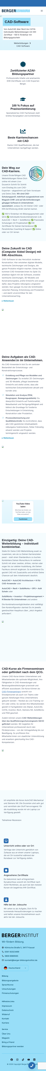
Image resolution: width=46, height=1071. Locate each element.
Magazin (6, 1038)
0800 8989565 (11, 956)
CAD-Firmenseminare (11, 691)
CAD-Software (23, 46)
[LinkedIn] (34, 1059)
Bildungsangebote (10, 980)
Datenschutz (8, 1010)
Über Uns (6, 1034)
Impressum (7, 1006)
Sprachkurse (7, 985)
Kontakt (5, 1018)
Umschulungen (9, 989)
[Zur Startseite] (16, 10)
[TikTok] (23, 1059)
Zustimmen (23, 519)
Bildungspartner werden (13, 1046)
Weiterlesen (8, 301)
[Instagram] (17, 1059)
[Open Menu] (41, 10)
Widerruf (6, 1014)
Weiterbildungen (21, 43)
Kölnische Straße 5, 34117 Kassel (19, 947)
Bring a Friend (8, 1042)
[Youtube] (28, 1059)
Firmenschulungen (10, 993)
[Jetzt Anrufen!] (31, 1065)
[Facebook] (11, 1059)
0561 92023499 (12, 952)
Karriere (5, 1023)
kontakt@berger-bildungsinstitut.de (21, 960)
